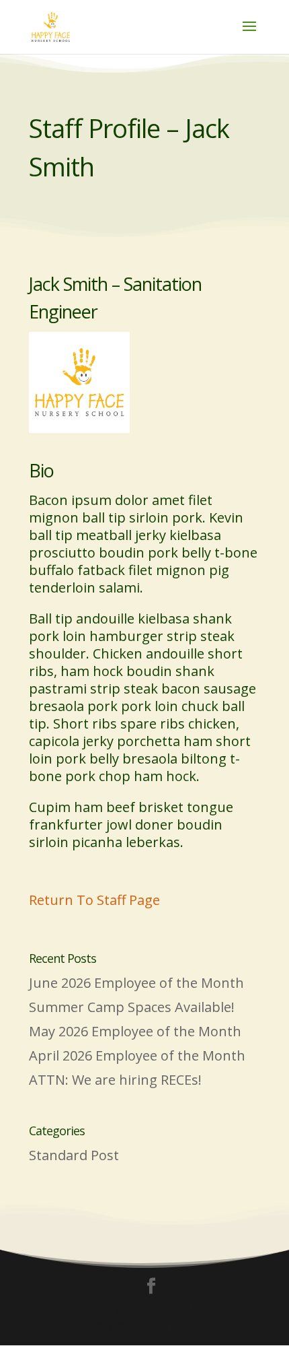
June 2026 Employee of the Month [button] (136, 983)
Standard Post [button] (74, 1155)
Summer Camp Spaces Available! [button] (132, 1007)
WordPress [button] (183, 1326)
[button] (51, 26)
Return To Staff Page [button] (94, 900)
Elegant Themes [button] (179, 1309)
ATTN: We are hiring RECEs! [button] (115, 1080)
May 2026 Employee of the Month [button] (135, 1031)
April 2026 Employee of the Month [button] (137, 1055)
